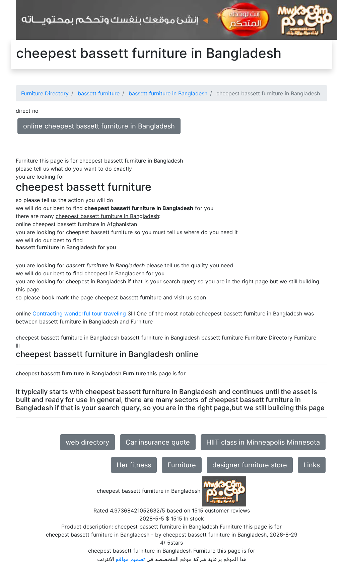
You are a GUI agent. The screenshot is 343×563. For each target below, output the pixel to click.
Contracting (47, 313)
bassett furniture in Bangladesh (168, 93)
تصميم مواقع (130, 559)
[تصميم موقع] (176, 19)
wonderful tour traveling (95, 313)
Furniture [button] (181, 465)
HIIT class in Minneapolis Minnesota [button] (263, 442)
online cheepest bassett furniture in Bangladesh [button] (99, 126)
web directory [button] (87, 442)
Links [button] (311, 465)
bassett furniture (99, 93)
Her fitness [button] (134, 465)
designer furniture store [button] (249, 465)
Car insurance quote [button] (158, 442)
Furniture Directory (45, 93)
